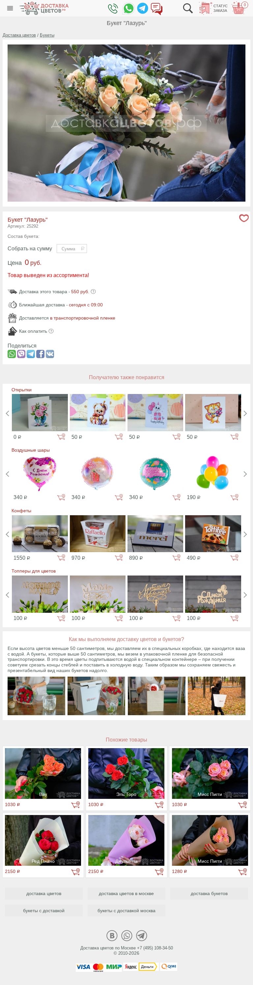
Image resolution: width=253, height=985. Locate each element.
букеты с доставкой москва (126, 910)
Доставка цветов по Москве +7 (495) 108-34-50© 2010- (126, 950)
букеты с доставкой (44, 910)
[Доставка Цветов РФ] (44, 8)
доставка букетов (209, 893)
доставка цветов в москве (126, 893)
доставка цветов (43, 893)
